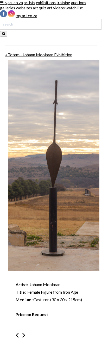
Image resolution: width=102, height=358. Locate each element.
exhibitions (46, 2)
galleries (7, 7)
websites (24, 7)
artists (29, 2)
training (63, 2)
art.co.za (15, 2)
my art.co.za (26, 15)
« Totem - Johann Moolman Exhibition (38, 54)
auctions (78, 2)
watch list (74, 7)
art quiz (39, 7)
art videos (56, 7)
